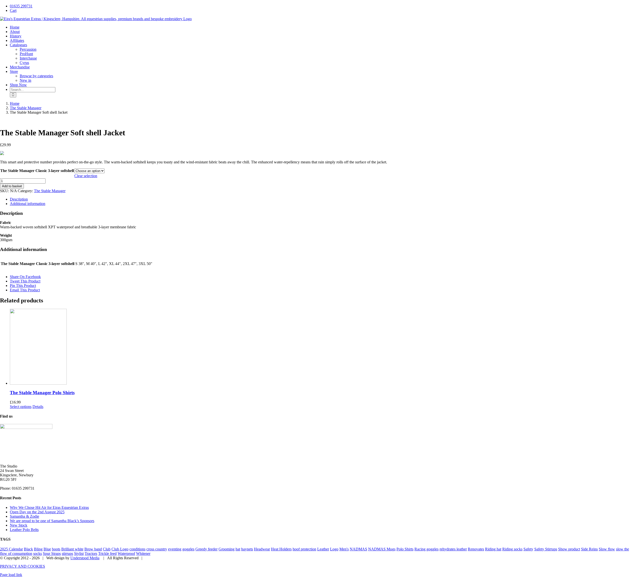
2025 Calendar (11, 549)
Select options (21, 407)
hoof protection (304, 549)
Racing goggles (426, 549)
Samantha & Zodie (24, 516)
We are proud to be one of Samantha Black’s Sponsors (52, 521)
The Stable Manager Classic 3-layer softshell (37, 171)
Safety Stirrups (545, 549)
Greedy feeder (206, 549)
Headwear (262, 549)
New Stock (18, 525)
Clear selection (85, 176)
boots (56, 549)
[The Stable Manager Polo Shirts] (320, 347)
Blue (47, 549)
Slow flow (607, 549)
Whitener (143, 553)
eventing (174, 549)
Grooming (227, 549)
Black (28, 549)
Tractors (91, 553)
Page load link (11, 575)
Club (106, 549)
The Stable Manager (49, 191)
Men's (344, 549)
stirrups (67, 553)
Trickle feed (107, 553)
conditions (137, 549)
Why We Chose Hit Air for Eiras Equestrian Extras (49, 507)
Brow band (93, 549)
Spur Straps (52, 553)
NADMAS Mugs (381, 549)
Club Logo (119, 549)
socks (37, 553)
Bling (38, 549)
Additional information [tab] (27, 204)
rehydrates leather (453, 549)
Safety (528, 549)
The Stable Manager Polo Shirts (42, 392)
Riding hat (493, 549)
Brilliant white (72, 549)
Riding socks (512, 549)
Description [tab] (19, 199)
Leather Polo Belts (24, 530)
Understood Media (84, 558)
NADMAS (358, 549)
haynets (247, 549)
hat (238, 549)
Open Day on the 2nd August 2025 (37, 512)
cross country (156, 549)
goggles (188, 549)
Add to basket (12, 186)
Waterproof (126, 553)
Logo (334, 549)
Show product (569, 549)
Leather (323, 549)
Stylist (79, 553)
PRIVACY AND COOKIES (22, 566)
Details (37, 407)
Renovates (476, 549)
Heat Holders (281, 549)
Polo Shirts (404, 549)
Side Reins (589, 549)
